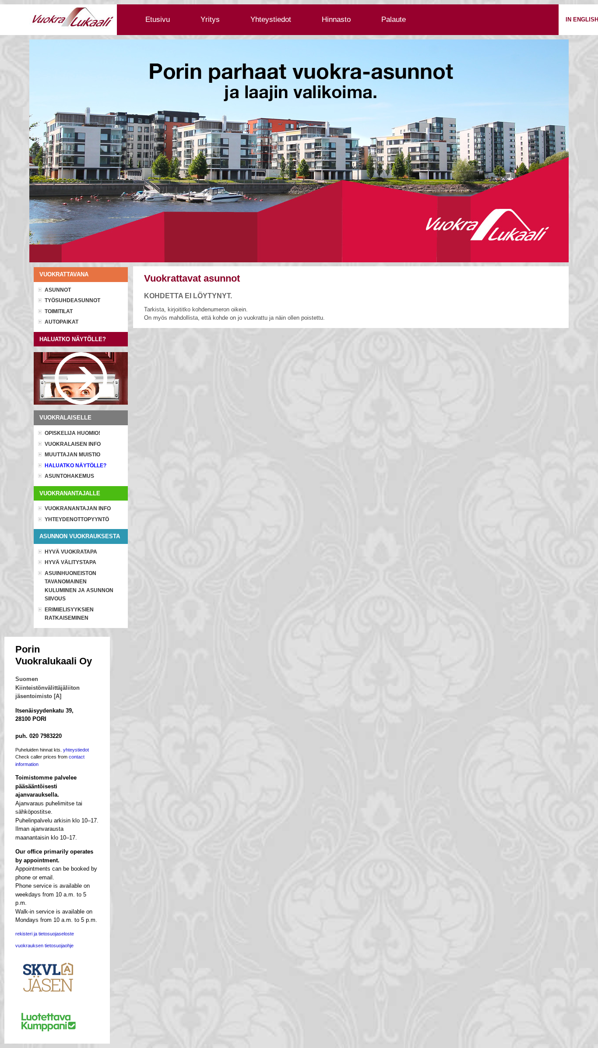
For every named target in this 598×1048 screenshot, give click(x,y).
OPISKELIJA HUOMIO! (72, 433)
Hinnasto (336, 19)
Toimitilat (59, 311)
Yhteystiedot (270, 19)
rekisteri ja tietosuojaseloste (44, 933)
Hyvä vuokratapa (71, 552)
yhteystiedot (76, 749)
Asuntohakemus (69, 476)
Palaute (393, 19)
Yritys (210, 19)
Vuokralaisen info (73, 444)
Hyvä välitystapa (70, 562)
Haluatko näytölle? (75, 465)
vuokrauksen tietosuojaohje (44, 945)
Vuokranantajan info (78, 508)
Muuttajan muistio (72, 455)
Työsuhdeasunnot (72, 300)
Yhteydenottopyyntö (77, 519)
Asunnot (58, 290)
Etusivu (157, 19)
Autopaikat (61, 322)
